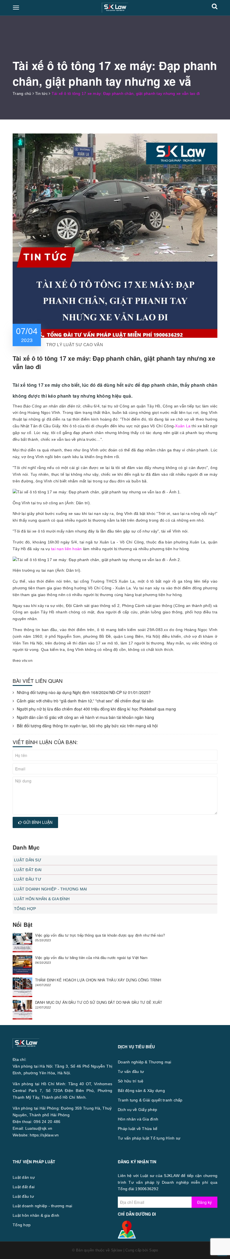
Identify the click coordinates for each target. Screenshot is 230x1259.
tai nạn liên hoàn (66, 549)
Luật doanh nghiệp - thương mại (50, 889)
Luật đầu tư (27, 879)
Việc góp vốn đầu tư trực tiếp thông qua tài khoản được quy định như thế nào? (100, 935)
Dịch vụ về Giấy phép (137, 1109)
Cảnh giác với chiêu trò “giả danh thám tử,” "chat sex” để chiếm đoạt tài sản (85, 701)
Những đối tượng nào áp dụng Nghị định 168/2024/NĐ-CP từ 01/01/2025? (84, 692)
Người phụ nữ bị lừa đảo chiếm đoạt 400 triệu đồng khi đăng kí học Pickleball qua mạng (96, 709)
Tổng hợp (25, 908)
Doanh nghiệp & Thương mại (144, 1062)
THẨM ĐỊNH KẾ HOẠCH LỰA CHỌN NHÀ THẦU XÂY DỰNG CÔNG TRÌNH (98, 980)
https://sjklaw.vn (44, 1135)
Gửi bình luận (37, 822)
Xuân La (182, 426)
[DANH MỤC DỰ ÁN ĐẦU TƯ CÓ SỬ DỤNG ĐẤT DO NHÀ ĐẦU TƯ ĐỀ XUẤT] (22, 1009)
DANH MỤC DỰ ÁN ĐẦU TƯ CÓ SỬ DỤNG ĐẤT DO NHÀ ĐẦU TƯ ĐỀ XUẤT (98, 1002)
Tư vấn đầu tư (131, 1071)
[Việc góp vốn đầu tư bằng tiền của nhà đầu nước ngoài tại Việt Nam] (22, 965)
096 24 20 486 (47, 1121)
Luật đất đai (28, 870)
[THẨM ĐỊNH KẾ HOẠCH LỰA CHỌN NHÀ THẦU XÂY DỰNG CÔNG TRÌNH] (22, 987)
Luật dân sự (27, 860)
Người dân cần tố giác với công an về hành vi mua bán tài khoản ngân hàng (85, 717)
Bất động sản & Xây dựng (141, 1090)
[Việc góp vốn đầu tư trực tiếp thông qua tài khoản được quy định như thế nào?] (22, 942)
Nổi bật (23, 924)
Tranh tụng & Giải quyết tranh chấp (150, 1100)
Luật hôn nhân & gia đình (42, 899)
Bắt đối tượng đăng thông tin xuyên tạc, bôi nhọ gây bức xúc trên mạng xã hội (87, 725)
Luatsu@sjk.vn (38, 1128)
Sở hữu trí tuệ (131, 1081)
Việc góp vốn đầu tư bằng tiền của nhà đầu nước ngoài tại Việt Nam (91, 957)
